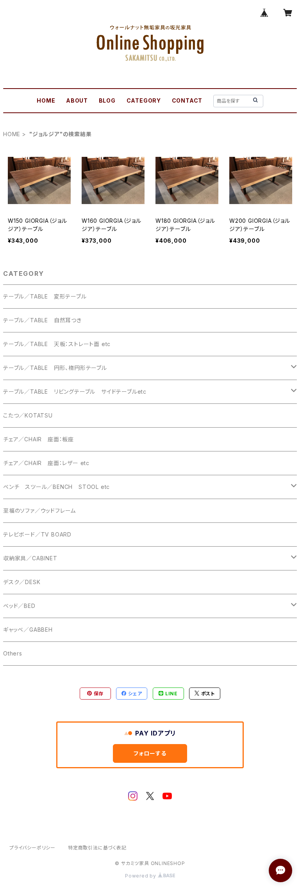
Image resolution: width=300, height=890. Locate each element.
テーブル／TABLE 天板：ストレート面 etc (57, 344)
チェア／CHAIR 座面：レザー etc (46, 463)
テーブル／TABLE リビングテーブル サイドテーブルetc (74, 391)
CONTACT (187, 100)
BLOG (107, 100)
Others (12, 653)
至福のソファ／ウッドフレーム (39, 510)
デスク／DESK (21, 582)
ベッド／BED (19, 605)
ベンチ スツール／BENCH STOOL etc (56, 486)
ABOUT (77, 100)
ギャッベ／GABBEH (28, 629)
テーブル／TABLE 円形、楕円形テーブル (55, 367)
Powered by (141, 876)
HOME (46, 100)
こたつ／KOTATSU (28, 415)
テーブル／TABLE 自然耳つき (42, 320)
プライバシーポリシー (32, 848)
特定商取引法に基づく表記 (97, 848)
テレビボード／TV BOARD (37, 534)
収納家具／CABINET (30, 558)
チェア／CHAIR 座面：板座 (38, 439)
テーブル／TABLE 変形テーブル (45, 296)
